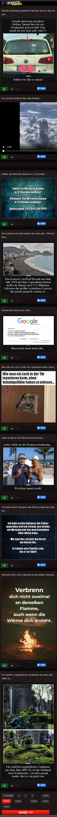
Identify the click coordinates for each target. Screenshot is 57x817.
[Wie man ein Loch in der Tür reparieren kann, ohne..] (28, 424)
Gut (4, 89)
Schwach (12, 89)
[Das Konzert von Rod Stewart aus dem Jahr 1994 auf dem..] (28, 296)
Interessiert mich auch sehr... (16, 310)
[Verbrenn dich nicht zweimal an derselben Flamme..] (28, 661)
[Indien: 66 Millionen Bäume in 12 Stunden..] (28, 220)
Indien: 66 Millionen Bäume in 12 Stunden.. (24, 174)
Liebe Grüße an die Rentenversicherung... (23, 437)
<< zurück (8, 795)
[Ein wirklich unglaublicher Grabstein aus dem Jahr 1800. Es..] (28, 781)
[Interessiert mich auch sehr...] (28, 353)
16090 (46, 795)
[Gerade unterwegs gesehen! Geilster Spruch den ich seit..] (28, 85)
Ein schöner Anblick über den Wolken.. (21, 98)
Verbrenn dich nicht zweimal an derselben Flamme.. (28, 574)
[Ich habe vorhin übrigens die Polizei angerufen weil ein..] (28, 561)
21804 (45, 801)
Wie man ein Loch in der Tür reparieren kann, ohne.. (28, 367)
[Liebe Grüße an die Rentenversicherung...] (28, 493)
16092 (18, 801)
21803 (34, 801)
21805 (6, 806)
